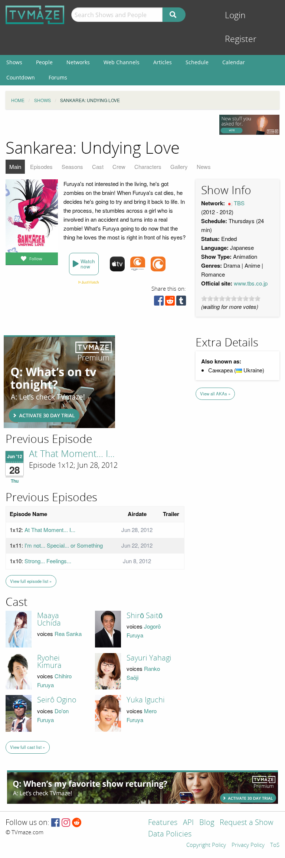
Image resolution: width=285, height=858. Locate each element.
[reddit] (170, 302)
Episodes (41, 166)
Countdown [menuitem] (20, 77)
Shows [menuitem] (14, 62)
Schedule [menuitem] (197, 62)
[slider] (231, 298)
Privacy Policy (248, 845)
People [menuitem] (44, 62)
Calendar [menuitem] (233, 62)
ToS (274, 845)
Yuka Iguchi (146, 699)
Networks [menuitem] (78, 62)
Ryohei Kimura (49, 661)
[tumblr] (181, 302)
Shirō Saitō (145, 615)
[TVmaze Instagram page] (66, 823)
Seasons (72, 166)
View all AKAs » (215, 394)
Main (15, 166)
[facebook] (159, 302)
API (188, 823)
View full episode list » (31, 581)
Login (235, 15)
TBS (239, 203)
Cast (98, 166)
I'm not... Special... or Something (63, 545)
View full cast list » (27, 747)
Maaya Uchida (49, 619)
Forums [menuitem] (58, 77)
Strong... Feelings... (47, 561)
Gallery (179, 166)
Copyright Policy (206, 845)
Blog (206, 823)
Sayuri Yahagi (149, 657)
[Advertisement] (59, 381)
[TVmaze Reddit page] (77, 823)
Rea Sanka (68, 633)
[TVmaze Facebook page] (55, 823)
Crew (118, 166)
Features (162, 823)
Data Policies (169, 834)
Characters (147, 166)
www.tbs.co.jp (251, 283)
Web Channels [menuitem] (122, 62)
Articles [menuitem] (162, 62)
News (204, 166)
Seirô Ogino (56, 699)
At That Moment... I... (72, 454)
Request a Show (246, 823)
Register (240, 39)
